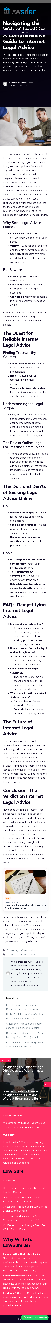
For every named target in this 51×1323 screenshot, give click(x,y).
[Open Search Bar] (38, 20)
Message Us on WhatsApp (37, 1318)
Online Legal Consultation (21, 950)
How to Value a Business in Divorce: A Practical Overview (25, 906)
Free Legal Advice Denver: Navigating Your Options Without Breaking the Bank (21, 1094)
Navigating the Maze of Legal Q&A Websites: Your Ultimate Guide (23, 1070)
